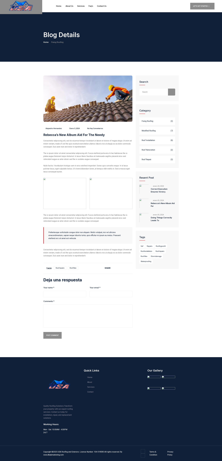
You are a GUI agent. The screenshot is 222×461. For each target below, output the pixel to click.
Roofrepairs (60, 268)
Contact (90, 392)
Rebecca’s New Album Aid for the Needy (74, 135)
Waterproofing (146, 261)
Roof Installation (148, 140)
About (89, 382)
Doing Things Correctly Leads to (161, 219)
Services (81, 6)
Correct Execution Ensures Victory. (159, 190)
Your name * (48, 287)
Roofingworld (161, 246)
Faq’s (91, 6)
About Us (69, 6)
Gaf (142, 246)
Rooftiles (73, 268)
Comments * (48, 301)
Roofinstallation (146, 251)
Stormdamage (156, 256)
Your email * (95, 287)
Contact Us (101, 6)
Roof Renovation (148, 150)
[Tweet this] (121, 268)
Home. (59, 6)
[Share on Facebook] (115, 268)
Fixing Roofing (57, 42)
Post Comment (52, 335)
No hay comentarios (95, 128)
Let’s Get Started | (201, 6)
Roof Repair (146, 159)
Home (45, 42)
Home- (90, 377)
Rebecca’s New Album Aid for (163, 204)
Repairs (149, 246)
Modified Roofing (149, 131)
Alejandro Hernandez (54, 128)
